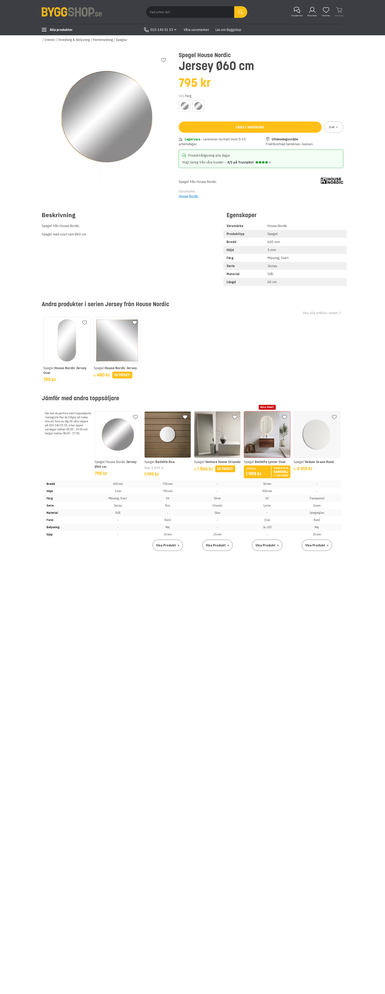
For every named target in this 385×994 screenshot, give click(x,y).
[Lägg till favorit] (163, 60)
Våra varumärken (196, 30)
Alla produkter (61, 30)
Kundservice (297, 15)
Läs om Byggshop (228, 30)
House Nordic (188, 196)
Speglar (121, 40)
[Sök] (240, 12)
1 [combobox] (331, 127)
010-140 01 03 (161, 30)
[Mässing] (185, 106)
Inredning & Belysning (74, 40)
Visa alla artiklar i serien (320, 313)
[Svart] (198, 106)
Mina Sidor (312, 15)
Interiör (50, 40)
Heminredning (103, 40)
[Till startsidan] (72, 12)
